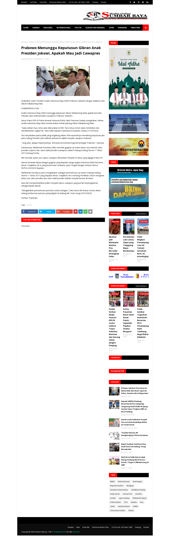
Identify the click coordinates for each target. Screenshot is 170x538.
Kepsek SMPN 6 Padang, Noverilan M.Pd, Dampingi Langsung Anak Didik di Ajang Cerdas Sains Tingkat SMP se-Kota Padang (134, 406)
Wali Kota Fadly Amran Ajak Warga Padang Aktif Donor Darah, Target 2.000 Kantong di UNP (135, 461)
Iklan (78, 527)
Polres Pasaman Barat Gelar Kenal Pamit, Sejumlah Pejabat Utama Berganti (128, 320)
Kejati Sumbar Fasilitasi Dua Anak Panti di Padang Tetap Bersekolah (133, 446)
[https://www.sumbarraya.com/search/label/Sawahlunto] (115, 278)
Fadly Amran (115, 494)
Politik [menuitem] (78, 27)
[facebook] (130, 2)
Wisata (130, 510)
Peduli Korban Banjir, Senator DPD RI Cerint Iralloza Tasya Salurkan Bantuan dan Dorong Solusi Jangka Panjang (114, 327)
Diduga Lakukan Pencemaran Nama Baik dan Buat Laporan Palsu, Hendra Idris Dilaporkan (134, 390)
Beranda (24, 42)
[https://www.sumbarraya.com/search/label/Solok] (135, 278)
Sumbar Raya (28, 59)
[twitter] (134, 2)
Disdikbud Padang (138, 490)
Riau (141, 502)
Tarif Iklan (33, 2)
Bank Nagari (137, 481)
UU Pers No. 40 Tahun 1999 (79, 2)
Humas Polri (127, 494)
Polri (126, 502)
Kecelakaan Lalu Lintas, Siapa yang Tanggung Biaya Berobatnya (128, 244)
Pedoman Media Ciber (57, 2)
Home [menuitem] (26, 27)
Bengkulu (130, 486)
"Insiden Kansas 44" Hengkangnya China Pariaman (134, 434)
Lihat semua (141, 213)
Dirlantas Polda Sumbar (119, 490)
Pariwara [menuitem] (122, 27)
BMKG (112, 481)
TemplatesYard (59, 532)
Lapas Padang (124, 498)
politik (31, 42)
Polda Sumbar (115, 502)
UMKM (135, 506)
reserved (76, 532)
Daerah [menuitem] (36, 27)
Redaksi (24, 2)
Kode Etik (43, 2)
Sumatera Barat (124, 506)
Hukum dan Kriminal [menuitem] (95, 27)
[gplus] (147, 2)
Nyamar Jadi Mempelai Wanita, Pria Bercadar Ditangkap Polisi (114, 247)
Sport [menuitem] (26, 34)
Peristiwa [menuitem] (135, 27)
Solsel (112, 506)
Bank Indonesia (124, 481)
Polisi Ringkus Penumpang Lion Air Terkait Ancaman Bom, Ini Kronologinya (143, 247)
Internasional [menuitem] (64, 27)
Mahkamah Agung (139, 498)
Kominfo (138, 494)
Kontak (103, 2)
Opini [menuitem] (111, 27)
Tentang (95, 2)
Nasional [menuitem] (48, 27)
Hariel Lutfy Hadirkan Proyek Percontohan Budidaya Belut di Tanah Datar (134, 422)
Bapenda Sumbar (116, 486)
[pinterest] (142, 2)
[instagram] (138, 2)
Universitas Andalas (117, 510)
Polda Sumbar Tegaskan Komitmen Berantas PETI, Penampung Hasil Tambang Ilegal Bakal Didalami (143, 323)
